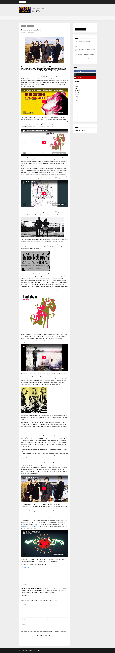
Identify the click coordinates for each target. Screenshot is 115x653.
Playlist (76, 114)
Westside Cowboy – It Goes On (84, 41)
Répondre (65, 588)
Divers (79, 18)
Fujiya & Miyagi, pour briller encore (85, 58)
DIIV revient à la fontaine (32, 2)
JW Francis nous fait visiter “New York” (29, 575)
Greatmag (33, 650)
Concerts (46, 18)
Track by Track (78, 118)
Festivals (53, 18)
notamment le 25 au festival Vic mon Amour (30, 526)
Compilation (77, 90)
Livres (76, 108)
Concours (60, 18)
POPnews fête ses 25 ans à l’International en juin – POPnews (34, 588)
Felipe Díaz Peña (24, 32)
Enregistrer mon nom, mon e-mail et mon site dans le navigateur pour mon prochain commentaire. (44, 631)
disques (76, 98)
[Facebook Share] (22, 568)
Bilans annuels (87, 18)
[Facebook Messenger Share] (28, 568)
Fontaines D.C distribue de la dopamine (86, 54)
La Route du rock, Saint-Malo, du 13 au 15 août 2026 (86, 50)
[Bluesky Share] (25, 568)
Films (76, 104)
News (26, 18)
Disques (32, 18)
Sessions (68, 18)
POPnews (36, 11)
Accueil (20, 18)
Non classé (77, 112)
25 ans (74, 18)
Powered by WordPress (23, 650)
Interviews (38, 18)
